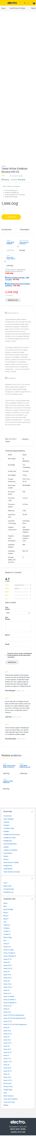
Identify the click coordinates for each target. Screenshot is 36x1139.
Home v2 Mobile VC (10, 1003)
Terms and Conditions (11, 1099)
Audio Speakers (9, 819)
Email (7, 644)
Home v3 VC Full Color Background (15, 1024)
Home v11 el (7, 975)
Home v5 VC (8, 1043)
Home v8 (6, 1065)
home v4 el (7, 1030)
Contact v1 (7, 931)
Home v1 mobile (9, 950)
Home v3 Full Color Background (14, 1015)
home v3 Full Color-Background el (15, 1018)
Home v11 (7, 971)
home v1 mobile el (9, 953)
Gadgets (6, 831)
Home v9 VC (8, 1080)
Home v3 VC (8, 1021)
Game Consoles (23, 240)
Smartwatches (8, 869)
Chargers (7, 825)
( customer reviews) (16, 176)
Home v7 (6, 1055)
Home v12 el (7, 984)
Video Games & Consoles (12, 872)
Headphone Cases (10, 837)
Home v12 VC (8, 987)
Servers (6, 859)
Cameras (6, 822)
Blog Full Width (8, 909)
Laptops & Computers (10, 850)
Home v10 (7, 962)
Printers (6, 856)
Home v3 (6, 1009)
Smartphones (8, 865)
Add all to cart (13, 300)
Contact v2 (7, 934)
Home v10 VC (8, 968)
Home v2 (6, 990)
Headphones (8, 841)
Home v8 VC (8, 1071)
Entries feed (7, 886)
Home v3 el (7, 1012)
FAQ (5, 940)
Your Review (7, 618)
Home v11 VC (8, 978)
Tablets (4, 166)
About (5, 903)
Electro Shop (8, 937)
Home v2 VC (8, 1006)
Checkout (7, 925)
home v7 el (7, 1058)
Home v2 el (7, 993)
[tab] (6, 230)
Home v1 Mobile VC (10, 956)
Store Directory (8, 1096)
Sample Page (8, 1089)
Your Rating (7, 608)
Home (3, 8)
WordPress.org (8, 892)
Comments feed (9, 889)
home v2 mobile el (9, 999)
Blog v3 (6, 919)
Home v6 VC (8, 1052)
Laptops (6, 847)
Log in (5, 883)
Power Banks (8, 853)
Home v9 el (7, 1077)
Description (24, 230)
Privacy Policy (8, 1086)
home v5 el (7, 1040)
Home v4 (6, 1027)
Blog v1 (6, 912)
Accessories (6, 230)
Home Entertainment (10, 844)
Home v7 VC (8, 1061)
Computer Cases (9, 828)
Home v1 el (7, 947)
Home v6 (6, 1046)
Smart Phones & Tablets (17, 8)
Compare (17, 186)
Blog (5, 906)
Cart (5, 922)
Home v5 (6, 1037)
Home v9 (6, 1074)
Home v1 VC (7, 959)
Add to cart (12, 217)
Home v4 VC (8, 1034)
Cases (8, 255)
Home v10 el (7, 965)
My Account (7, 1083)
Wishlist (6, 1105)
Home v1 (6, 943)
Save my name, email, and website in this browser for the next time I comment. (19, 655)
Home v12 (7, 981)
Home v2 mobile (9, 996)
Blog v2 (6, 915)
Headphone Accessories (12, 834)
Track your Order (9, 1102)
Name (7, 635)
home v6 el (7, 1049)
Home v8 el (7, 1068)
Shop (5, 1093)
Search (25, 3)
